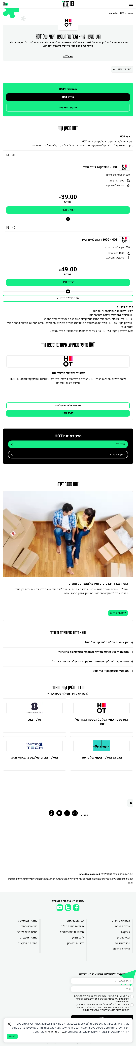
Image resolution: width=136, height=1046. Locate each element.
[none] (68, 361)
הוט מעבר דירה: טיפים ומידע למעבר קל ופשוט (98, 584)
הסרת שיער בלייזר (27, 932)
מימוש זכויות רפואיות (72, 932)
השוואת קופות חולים (72, 926)
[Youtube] (60, 907)
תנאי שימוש (123, 938)
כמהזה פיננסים (28, 938)
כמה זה (130, 13)
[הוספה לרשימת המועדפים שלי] (7, 155)
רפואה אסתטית (29, 926)
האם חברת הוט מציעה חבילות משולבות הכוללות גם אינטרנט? (93, 652)
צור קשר (125, 932)
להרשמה (102, 1017)
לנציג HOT (68, 97)
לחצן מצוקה (77, 938)
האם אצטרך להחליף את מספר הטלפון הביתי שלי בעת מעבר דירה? (90, 661)
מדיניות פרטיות (121, 949)
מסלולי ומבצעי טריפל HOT (68, 373)
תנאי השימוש (97, 996)
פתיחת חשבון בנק (27, 943)
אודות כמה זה (122, 926)
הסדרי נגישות (122, 943)
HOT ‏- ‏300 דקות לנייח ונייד (100, 167)
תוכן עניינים (124, 69)
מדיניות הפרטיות (67, 879)
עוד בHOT (68, 56)
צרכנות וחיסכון (75, 943)
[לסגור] (9, 1024)
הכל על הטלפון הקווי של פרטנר (101, 757)
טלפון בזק (34, 719)
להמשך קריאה (118, 613)
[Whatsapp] (51, 813)
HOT (122, 13)
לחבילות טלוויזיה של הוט (68, 405)
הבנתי (12, 1036)
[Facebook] (67, 813)
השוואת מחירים (121, 921)
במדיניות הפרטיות (55, 1032)
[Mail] (75, 813)
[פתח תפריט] (131, 4)
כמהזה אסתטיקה (27, 921)
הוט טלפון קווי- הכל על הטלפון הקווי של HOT (101, 721)
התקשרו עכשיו (68, 108)
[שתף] (13, 155)
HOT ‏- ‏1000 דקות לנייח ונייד (99, 240)
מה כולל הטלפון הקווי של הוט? (111, 671)
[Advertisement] (68, 846)
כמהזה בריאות (75, 921)
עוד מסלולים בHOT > (68, 298)
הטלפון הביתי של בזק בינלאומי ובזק (34, 757)
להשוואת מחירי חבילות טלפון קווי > (68, 694)
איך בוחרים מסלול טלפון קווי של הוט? (107, 642)
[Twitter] (59, 813)
